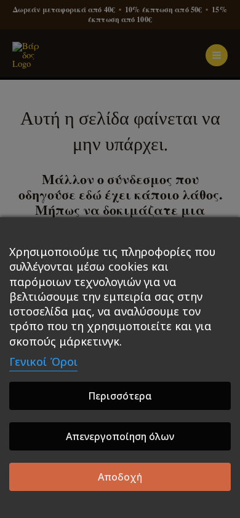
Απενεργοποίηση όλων (120, 436)
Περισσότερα (120, 396)
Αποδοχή (120, 477)
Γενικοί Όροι (43, 361)
